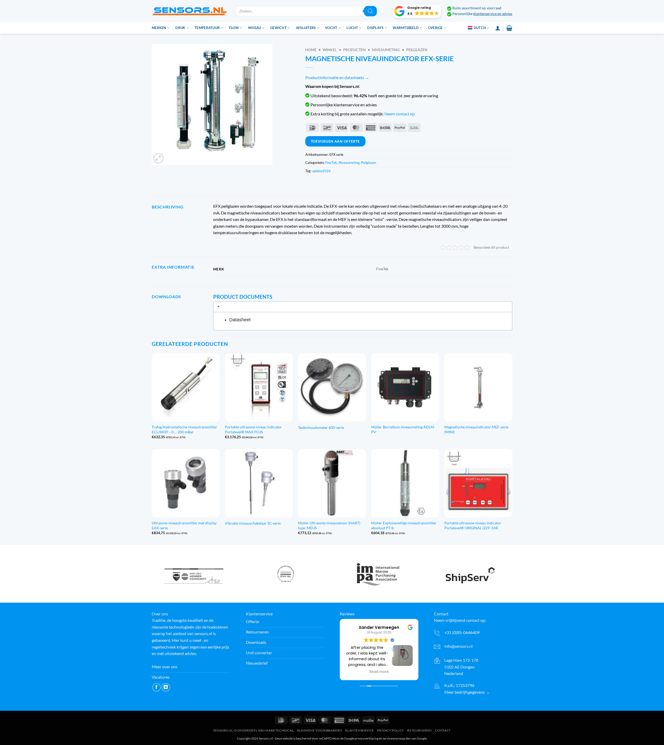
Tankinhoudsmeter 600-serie (321, 427)
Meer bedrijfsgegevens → (467, 692)
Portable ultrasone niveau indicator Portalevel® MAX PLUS (253, 429)
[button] (417, 11)
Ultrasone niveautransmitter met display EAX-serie (184, 525)
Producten (354, 50)
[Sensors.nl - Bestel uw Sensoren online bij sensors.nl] (189, 11)
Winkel (330, 50)
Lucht (352, 28)
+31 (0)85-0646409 (462, 632)
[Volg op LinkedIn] (166, 687)
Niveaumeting (386, 50)
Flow (234, 28)
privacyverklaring (366, 738)
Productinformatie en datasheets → (337, 77)
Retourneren (419, 730)
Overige (435, 28)
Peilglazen (416, 50)
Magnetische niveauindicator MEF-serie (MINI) (476, 429)
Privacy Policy (390, 730)
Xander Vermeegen (379, 627)
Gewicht (278, 28)
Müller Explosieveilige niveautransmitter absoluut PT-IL (404, 525)
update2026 (321, 171)
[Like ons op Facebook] (156, 687)
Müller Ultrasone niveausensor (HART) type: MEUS (329, 525)
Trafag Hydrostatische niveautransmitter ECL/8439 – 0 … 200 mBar (184, 429)
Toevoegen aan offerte (335, 141)
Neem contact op (399, 113)
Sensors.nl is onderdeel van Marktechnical (253, 730)
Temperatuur (207, 28)
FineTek (331, 163)
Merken (159, 28)
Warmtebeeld (406, 28)
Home (310, 50)
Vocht (331, 28)
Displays (375, 28)
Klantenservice (359, 730)
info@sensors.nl (458, 646)
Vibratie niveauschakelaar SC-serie (253, 523)
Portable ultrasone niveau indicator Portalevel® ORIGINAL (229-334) (472, 525)
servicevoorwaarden (397, 738)
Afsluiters (306, 28)
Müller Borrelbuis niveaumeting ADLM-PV (403, 429)
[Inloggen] (497, 28)
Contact (443, 730)
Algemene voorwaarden (319, 730)
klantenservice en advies (492, 14)
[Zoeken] (370, 11)
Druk (180, 28)
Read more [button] (379, 672)
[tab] (362, 306)
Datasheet (240, 319)
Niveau (254, 28)
